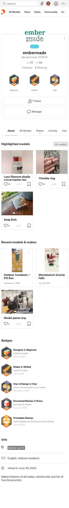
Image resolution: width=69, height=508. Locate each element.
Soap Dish (10, 219)
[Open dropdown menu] (64, 37)
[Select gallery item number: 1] (14, 213)
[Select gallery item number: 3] (19, 213)
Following (41, 67)
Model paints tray (15, 317)
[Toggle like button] (6, 184)
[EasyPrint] (42, 3)
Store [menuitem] (27, 11)
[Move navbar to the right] (66, 12)
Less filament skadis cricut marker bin (17, 178)
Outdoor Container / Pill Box (17, 276)
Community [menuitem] (50, 11)
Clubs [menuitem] (37, 11)
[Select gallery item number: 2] (17, 213)
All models (60, 144)
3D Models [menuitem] (14, 11)
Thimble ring (47, 178)
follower (27, 67)
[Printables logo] (3, 12)
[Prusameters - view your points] (48, 3)
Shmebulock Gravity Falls (52, 276)
